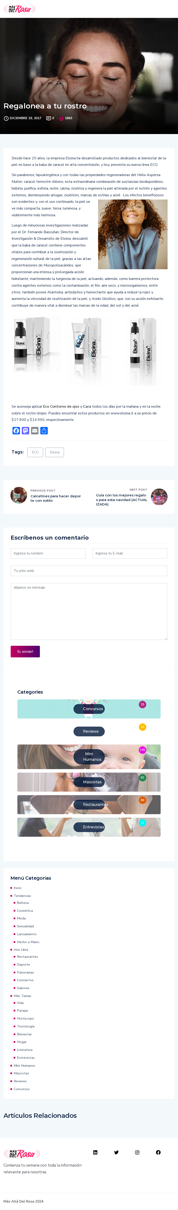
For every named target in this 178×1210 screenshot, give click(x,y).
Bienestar (24, 1034)
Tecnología (26, 1026)
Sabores (23, 988)
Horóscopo (25, 1018)
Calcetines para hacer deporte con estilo (56, 498)
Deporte (23, 964)
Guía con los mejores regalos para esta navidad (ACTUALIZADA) (121, 499)
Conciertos (25, 980)
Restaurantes (27, 956)
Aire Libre (21, 949)
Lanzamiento (27, 934)
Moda (21, 918)
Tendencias (22, 895)
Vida (20, 1002)
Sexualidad (25, 926)
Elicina (55, 452)
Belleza (23, 902)
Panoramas (25, 972)
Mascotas (21, 1073)
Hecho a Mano (28, 942)
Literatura (24, 1049)
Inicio (18, 887)
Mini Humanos (24, 1065)
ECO (35, 452)
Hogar (22, 1041)
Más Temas (22, 996)
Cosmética (25, 910)
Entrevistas (26, 1057)
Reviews (20, 1081)
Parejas (22, 1010)
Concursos (22, 1089)
